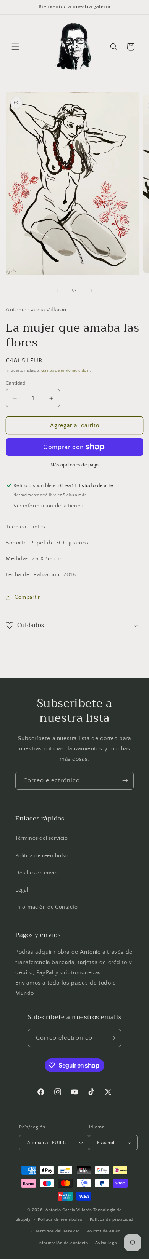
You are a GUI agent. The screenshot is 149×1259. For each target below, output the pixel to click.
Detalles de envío (36, 873)
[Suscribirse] (125, 781)
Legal (21, 890)
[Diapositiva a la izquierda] (57, 290)
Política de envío (104, 1231)
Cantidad (15, 383)
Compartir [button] (27, 597)
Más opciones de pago (74, 465)
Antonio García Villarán (68, 1210)
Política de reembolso (42, 856)
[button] (15, 46)
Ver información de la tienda (48, 506)
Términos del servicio (41, 838)
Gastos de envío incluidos (65, 371)
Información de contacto (63, 1243)
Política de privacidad (111, 1219)
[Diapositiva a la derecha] (91, 290)
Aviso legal (106, 1243)
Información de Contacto (46, 907)
